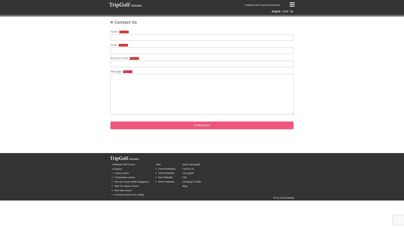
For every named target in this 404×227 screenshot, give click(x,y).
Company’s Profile (191, 181)
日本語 (285, 11)
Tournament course (124, 177)
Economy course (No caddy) (129, 194)
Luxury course (121, 173)
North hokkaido (166, 181)
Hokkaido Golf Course (123, 164)
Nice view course (123, 190)
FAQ (184, 177)
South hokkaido (166, 173)
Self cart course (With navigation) (131, 181)
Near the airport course (126, 185)
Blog (184, 185)
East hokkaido (165, 177)
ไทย (291, 11)
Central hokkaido (167, 168)
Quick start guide (191, 164)
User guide (188, 173)
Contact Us (188, 168)
